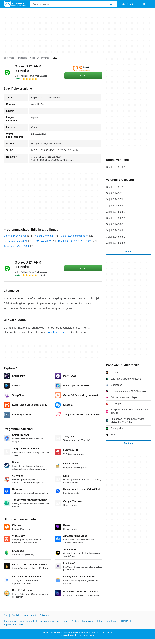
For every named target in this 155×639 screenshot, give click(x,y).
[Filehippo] (15, 4)
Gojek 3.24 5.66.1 (115, 230)
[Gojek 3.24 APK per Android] (7, 72)
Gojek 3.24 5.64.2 (115, 243)
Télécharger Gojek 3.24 (16, 246)
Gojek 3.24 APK (28, 264)
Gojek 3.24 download (15, 235)
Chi (5, 615)
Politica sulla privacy (82, 621)
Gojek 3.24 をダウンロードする (75, 241)
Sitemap (44, 615)
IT (144, 4)
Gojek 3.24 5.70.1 (115, 199)
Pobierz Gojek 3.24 (44, 235)
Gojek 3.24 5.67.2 (115, 218)
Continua (129, 251)
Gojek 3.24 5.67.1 (115, 224)
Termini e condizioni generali (19, 621)
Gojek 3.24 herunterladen (74, 235)
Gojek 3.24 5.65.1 (115, 236)
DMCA (125, 621)
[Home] (5, 58)
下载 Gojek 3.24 (42, 241)
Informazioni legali (107, 621)
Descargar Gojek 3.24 (15, 241)
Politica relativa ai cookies (53, 621)
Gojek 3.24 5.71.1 (115, 193)
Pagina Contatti (58, 332)
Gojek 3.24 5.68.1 (115, 212)
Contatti (16, 615)
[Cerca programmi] (111, 4)
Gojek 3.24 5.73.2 (115, 167)
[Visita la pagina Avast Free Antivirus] (83, 68)
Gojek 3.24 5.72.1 (115, 187)
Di (31, 76)
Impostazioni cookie (14, 624)
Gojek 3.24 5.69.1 (115, 205)
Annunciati (30, 615)
